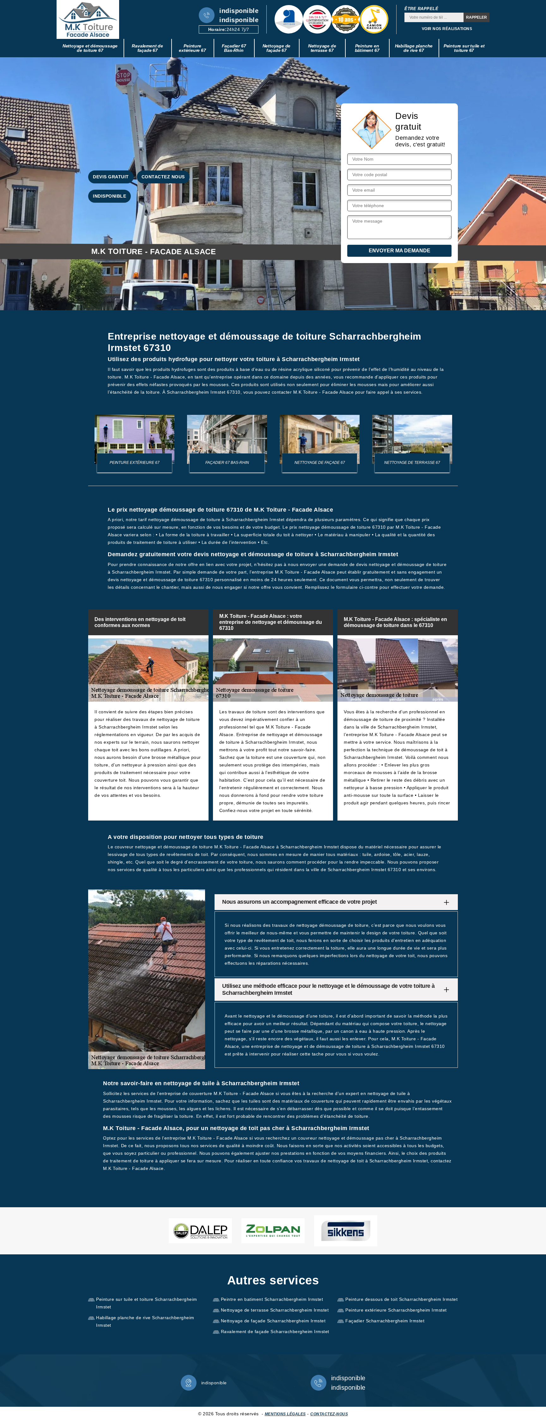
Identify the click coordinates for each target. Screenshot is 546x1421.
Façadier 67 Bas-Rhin (234, 48)
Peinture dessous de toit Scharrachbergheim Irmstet (401, 1299)
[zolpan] (273, 1230)
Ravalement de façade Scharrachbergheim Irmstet (275, 1331)
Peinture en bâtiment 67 (367, 48)
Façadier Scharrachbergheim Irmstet (384, 1320)
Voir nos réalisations (447, 29)
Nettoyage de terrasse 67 (322, 48)
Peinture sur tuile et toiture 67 (464, 48)
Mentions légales (285, 1414)
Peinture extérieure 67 (192, 48)
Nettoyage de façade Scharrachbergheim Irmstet (273, 1320)
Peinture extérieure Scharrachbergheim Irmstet (396, 1310)
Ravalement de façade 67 (147, 48)
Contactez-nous (329, 1414)
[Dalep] (200, 1230)
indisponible (238, 10)
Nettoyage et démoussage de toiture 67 (90, 48)
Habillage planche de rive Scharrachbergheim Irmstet (145, 1321)
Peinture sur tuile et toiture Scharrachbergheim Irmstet (146, 1303)
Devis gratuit (111, 176)
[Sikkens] (345, 1230)
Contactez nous (163, 176)
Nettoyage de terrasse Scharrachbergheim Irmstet (275, 1310)
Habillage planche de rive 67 (414, 48)
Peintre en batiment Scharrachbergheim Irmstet (272, 1299)
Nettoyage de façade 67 (277, 48)
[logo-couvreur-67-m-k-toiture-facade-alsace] (88, 19)
